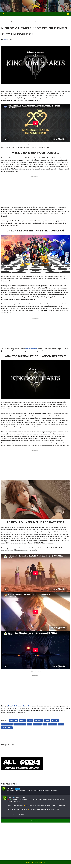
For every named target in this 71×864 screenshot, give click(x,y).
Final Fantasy (39, 720)
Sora (44, 724)
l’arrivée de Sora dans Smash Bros (19, 706)
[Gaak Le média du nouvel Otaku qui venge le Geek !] (35, 6)
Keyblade (55, 720)
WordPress (41, 862)
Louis (5, 39)
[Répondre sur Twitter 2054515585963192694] (8, 814)
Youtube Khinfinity (31, 349)
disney (30, 720)
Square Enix (52, 724)
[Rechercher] (68, 14)
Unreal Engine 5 (7, 727)
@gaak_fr (18, 797)
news (29, 724)
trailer (61, 724)
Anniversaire (13, 720)
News (8, 21)
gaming (47, 720)
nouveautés (37, 724)
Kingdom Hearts (7, 724)
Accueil (3, 21)
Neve (27, 862)
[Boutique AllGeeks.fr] (22, 777)
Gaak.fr (10, 797)
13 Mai (23, 797)
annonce (22, 720)
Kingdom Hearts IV (19, 724)
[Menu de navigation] (3, 13)
